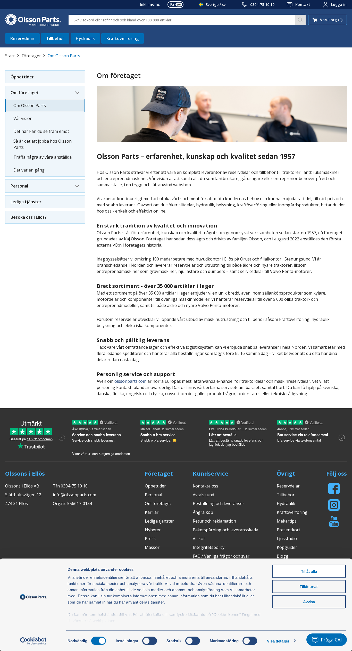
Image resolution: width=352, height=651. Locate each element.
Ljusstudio (287, 538)
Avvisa (309, 601)
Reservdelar (22, 38)
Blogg (282, 556)
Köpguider (287, 547)
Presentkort (288, 530)
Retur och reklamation (214, 521)
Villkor (199, 538)
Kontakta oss (205, 486)
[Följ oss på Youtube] (334, 521)
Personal (19, 186)
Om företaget (25, 92)
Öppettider (22, 77)
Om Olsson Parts (29, 105)
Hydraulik (85, 38)
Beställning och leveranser (218, 503)
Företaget (31, 56)
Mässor (152, 547)
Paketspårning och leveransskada (225, 530)
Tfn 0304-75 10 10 (70, 486)
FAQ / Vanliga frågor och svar (221, 556)
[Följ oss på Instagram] (334, 505)
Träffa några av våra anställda (42, 157)
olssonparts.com (130, 381)
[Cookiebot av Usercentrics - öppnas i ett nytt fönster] (33, 641)
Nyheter (153, 530)
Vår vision (22, 118)
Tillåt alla (309, 571)
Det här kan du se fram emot (41, 131)
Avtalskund (203, 495)
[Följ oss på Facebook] (334, 488)
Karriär (151, 512)
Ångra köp (203, 512)
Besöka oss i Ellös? (29, 217)
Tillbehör (55, 38)
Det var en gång (29, 170)
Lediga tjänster (26, 202)
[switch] (149, 641)
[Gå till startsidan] (33, 20)
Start (10, 56)
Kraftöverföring (122, 38)
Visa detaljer (278, 641)
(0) (331, 19)
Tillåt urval (309, 586)
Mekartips (287, 521)
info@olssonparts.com (74, 495)
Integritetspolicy (208, 547)
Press (150, 538)
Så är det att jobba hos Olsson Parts (42, 144)
